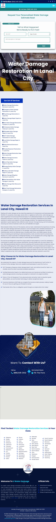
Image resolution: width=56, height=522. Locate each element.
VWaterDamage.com (9, 518)
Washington (48, 452)
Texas (46, 445)
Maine (20, 448)
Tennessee (48, 443)
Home (16, 82)
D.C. (7, 451)
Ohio (33, 452)
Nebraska (34, 436)
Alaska (8, 439)
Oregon (34, 456)
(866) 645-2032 (17, 2)
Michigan (21, 453)
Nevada (34, 438)
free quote (15, 498)
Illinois (20, 437)
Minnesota (22, 455)
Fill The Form (39, 373)
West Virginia (48, 454)
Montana (47, 442)
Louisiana (21, 446)
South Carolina (49, 438)
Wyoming (47, 457)
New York (34, 447)
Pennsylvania (35, 457)
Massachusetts (23, 451)
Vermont (47, 449)
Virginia (47, 450)
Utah (46, 447)
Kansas (21, 442)
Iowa (20, 441)
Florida (8, 453)
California (8, 444)
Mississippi (22, 456)
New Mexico (35, 445)
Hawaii (8, 456)
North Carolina (36, 449)
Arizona (8, 441)
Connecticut (9, 448)
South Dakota (48, 440)
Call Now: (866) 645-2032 (29, 9)
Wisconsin (47, 456)
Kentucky (21, 444)
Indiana (21, 439)
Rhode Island (35, 459)
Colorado (8, 446)
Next (43, 46)
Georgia (8, 455)
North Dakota (35, 450)
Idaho (7, 458)
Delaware (8, 449)
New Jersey (35, 443)
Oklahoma (34, 454)
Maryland (21, 449)
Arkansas (8, 442)
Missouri (21, 458)
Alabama (8, 437)
